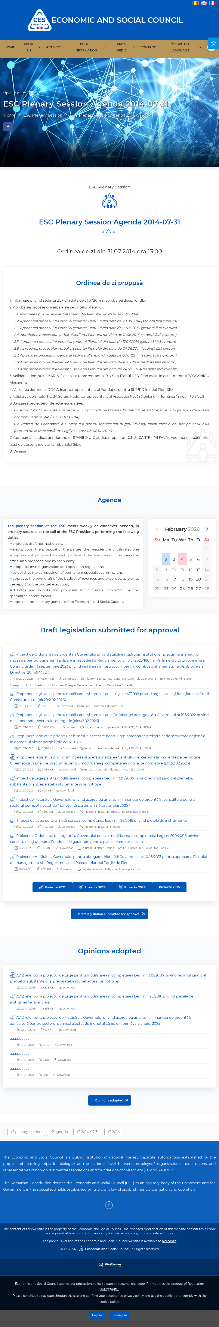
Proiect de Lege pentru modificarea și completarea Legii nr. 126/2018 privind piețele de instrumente (101, 820)
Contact (148, 47)
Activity (53, 47)
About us (29, 47)
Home (10, 47)
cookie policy (109, 1301)
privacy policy (134, 1295)
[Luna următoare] (207, 529)
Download (69, 678)
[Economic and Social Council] (40, 20)
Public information (86, 47)
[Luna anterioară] (157, 529)
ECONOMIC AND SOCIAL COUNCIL (117, 20)
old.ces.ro (169, 1241)
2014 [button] (115, 1132)
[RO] (195, 3)
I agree (97, 1315)
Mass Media (121, 47)
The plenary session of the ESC (36, 526)
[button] (213, 43)
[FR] (212, 3)
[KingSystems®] (109, 1264)
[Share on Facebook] (8, 126)
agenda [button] (61, 1132)
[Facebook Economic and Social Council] (109, 1205)
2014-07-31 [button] (89, 1132)
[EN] (204, 3)
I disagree (120, 1315)
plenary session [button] (27, 1132)
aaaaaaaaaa (19, 1039)
